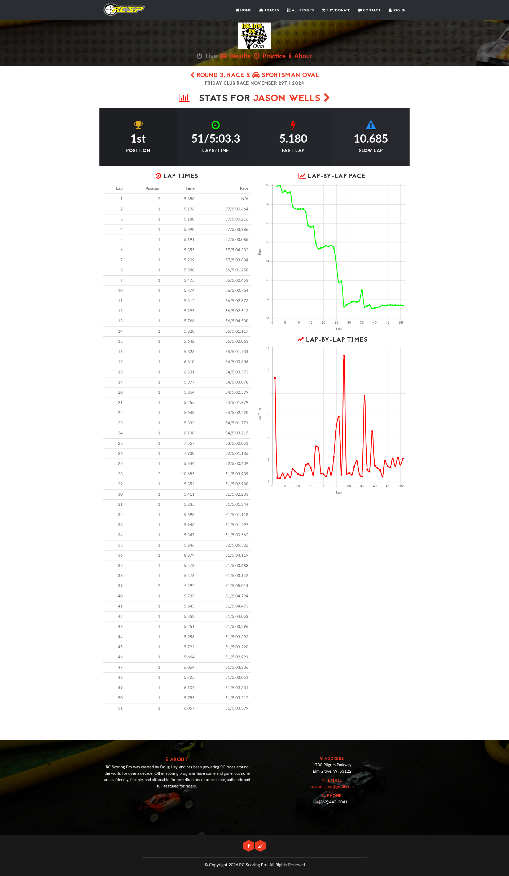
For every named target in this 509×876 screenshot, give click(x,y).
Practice (272, 56)
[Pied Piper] (260, 846)
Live (209, 56)
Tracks (271, 10)
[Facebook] (249, 846)
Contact (371, 10)
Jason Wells (288, 99)
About (301, 56)
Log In (399, 10)
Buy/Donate (337, 10)
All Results (302, 10)
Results (239, 56)
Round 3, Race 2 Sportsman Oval (257, 76)
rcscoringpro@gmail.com (332, 787)
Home (245, 10)
